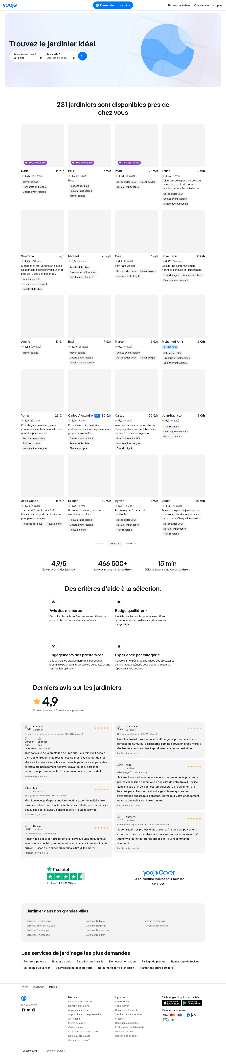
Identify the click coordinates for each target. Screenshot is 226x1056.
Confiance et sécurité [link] (126, 1010)
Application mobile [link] (78, 1010)
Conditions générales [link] (127, 1023)
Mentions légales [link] (124, 1031)
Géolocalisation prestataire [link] (83, 1031)
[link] (183, 330)
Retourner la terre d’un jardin (116, 967)
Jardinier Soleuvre (155, 921)
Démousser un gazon (122, 961)
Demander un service (115, 5)
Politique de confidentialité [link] (129, 1027)
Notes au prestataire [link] (79, 1035)
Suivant (129, 543)
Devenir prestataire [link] (78, 1005)
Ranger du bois (61, 961)
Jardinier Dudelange (38, 930)
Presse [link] (119, 1018)
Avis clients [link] (74, 1018)
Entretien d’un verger (37, 967)
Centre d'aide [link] (122, 1001)
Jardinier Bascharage (157, 925)
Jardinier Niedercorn (97, 930)
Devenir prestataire (179, 5)
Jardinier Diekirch (95, 934)
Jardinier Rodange (96, 925)
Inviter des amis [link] (76, 1023)
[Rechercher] (82, 56)
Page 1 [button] (113, 543)
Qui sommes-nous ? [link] (79, 1040)
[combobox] (28, 56)
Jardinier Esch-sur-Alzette (41, 925)
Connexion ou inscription (208, 5)
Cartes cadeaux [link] (77, 1027)
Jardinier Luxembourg (39, 921)
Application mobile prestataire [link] (84, 1014)
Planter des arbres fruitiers (156, 967)
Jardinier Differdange (38, 934)
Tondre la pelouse (35, 961)
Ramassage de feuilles (185, 961)
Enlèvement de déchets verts (74, 967)
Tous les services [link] (55, 1050)
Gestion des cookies (126, 1035)
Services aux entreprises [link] (128, 1014)
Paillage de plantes (153, 961)
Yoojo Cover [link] (122, 1005)
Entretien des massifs (90, 961)
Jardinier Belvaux (95, 921)
